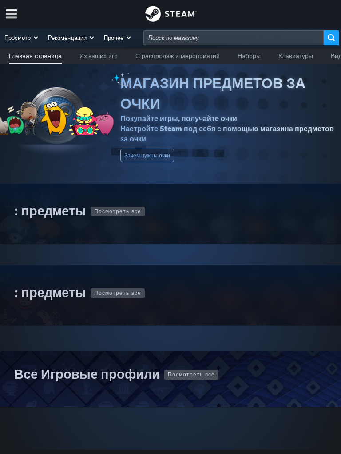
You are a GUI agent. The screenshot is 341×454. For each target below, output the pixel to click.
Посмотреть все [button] (117, 211)
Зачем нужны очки (147, 155)
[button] (22, 37)
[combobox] (233, 37)
